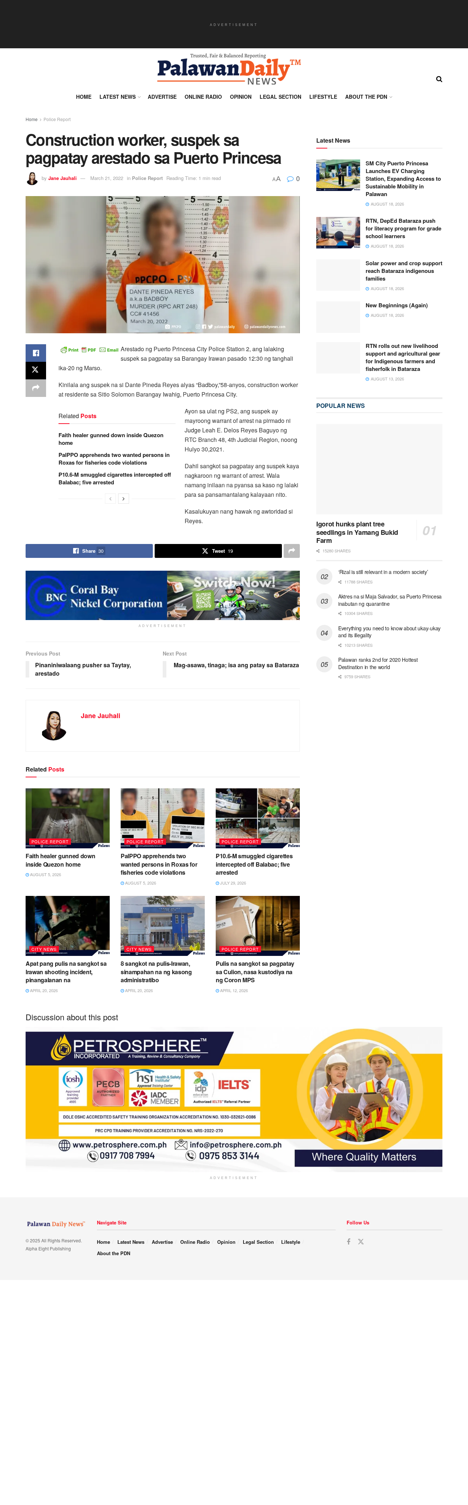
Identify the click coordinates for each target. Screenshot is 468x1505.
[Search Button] (439, 78)
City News (44, 949)
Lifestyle (323, 96)
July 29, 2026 (232, 883)
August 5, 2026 (45, 874)
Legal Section (280, 96)
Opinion (241, 96)
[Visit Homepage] (228, 69)
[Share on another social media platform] (36, 388)
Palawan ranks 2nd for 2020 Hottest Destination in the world (378, 663)
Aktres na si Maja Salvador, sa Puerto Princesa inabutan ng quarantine (390, 600)
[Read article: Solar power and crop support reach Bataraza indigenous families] (338, 275)
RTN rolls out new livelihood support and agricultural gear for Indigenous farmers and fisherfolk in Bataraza (403, 357)
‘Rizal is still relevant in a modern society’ (383, 571)
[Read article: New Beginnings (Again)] (338, 317)
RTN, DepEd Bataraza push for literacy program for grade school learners (403, 228)
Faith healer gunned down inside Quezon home (110, 439)
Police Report (57, 119)
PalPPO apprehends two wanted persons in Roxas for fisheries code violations (114, 458)
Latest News (117, 96)
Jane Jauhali (62, 177)
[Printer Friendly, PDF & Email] (89, 349)
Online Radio (203, 96)
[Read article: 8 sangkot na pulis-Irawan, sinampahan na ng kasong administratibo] (163, 926)
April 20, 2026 (43, 990)
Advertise (162, 96)
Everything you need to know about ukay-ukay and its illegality (389, 631)
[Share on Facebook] (36, 353)
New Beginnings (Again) (397, 305)
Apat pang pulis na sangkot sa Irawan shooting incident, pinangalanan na (66, 971)
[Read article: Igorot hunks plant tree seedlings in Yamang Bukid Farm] (379, 469)
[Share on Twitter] (36, 370)
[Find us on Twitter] (361, 1250)
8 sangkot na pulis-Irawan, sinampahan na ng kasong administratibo (156, 971)
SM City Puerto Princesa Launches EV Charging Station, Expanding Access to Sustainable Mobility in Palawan (403, 178)
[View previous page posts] (110, 498)
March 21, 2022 (106, 177)
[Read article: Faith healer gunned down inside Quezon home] (68, 818)
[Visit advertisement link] (163, 595)
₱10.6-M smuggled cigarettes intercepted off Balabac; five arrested (114, 478)
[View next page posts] (123, 498)
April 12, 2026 (233, 990)
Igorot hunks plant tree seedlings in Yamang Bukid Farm (357, 532)
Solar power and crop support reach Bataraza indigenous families (404, 270)
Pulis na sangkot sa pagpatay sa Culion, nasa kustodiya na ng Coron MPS (255, 971)
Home (83, 96)
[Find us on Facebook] (348, 1250)
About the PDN (366, 96)
